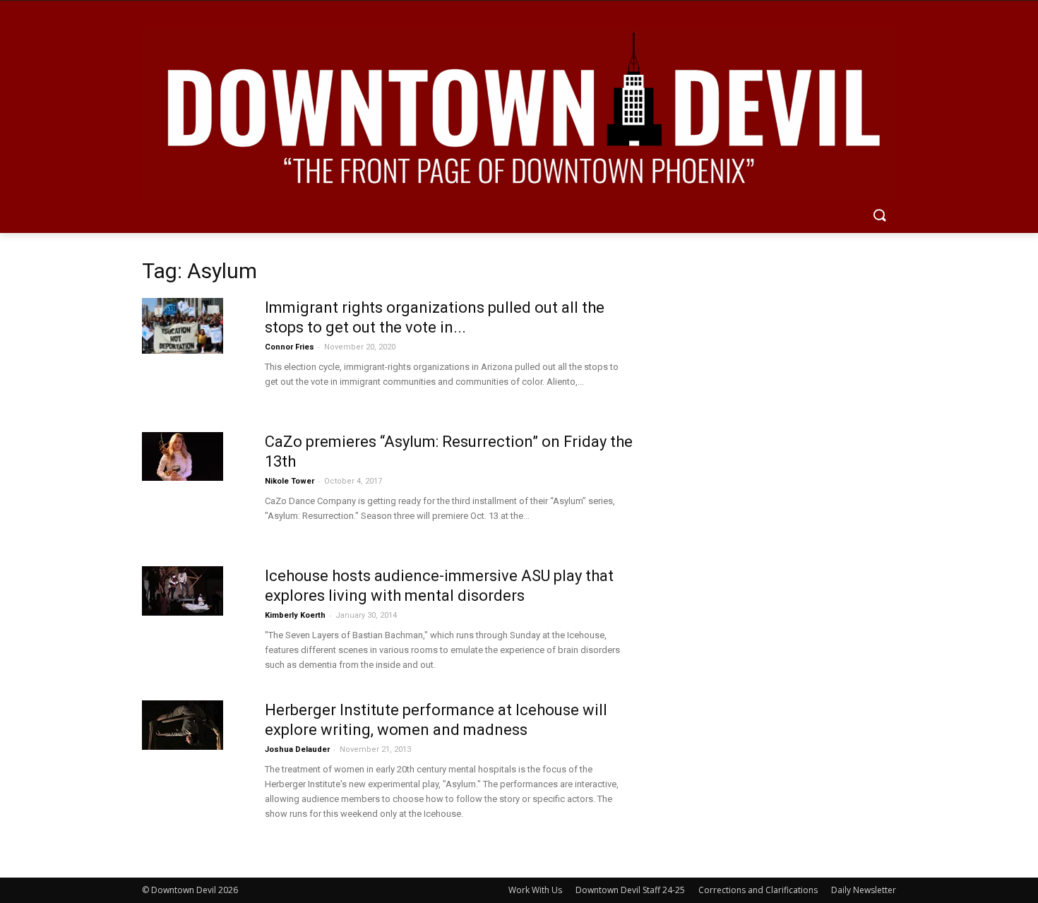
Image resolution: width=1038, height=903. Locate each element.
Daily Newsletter (863, 890)
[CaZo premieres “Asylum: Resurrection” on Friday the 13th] (182, 456)
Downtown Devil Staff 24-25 (630, 890)
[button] (879, 216)
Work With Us (535, 890)
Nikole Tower (289, 481)
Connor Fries (289, 347)
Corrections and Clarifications (758, 890)
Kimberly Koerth (295, 615)
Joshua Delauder (297, 749)
